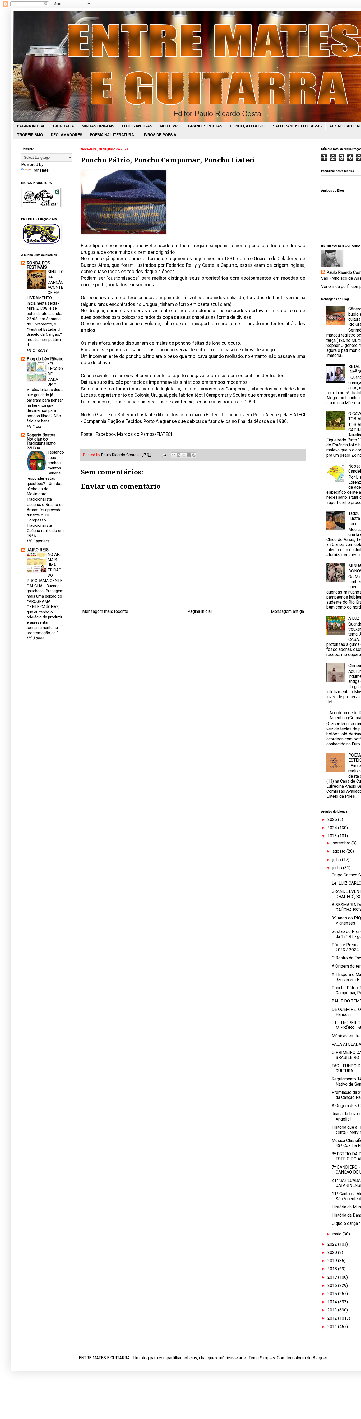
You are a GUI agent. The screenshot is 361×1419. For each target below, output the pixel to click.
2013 (332, 1310)
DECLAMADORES (66, 135)
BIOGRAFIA (63, 126)
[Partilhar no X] (183, 455)
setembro (341, 843)
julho (337, 859)
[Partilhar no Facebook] (188, 455)
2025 (332, 819)
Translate (40, 170)
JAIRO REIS (38, 549)
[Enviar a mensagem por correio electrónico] (164, 455)
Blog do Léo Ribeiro (45, 358)
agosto (339, 851)
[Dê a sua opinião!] (178, 455)
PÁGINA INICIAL (31, 126)
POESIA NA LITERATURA (112, 135)
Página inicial (199, 611)
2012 (332, 1318)
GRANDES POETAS (205, 126)
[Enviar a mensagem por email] (173, 455)
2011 (332, 1326)
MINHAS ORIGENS (98, 126)
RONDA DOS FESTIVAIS (38, 265)
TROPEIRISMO (30, 135)
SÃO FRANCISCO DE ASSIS (297, 126)
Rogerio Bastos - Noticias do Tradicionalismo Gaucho (42, 441)
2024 (332, 827)
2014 (332, 1301)
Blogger (320, 1357)
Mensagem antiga (287, 611)
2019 (332, 1260)
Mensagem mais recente (105, 611)
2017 (332, 1277)
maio (337, 1233)
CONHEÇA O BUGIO (247, 126)
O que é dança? (346, 1223)
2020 (332, 1252)
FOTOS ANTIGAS (137, 126)
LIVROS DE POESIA (159, 135)
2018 (332, 1268)
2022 (332, 1244)
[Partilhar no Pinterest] (193, 455)
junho (337, 867)
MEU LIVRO (170, 126)
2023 (332, 835)
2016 (332, 1285)
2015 (332, 1293)
